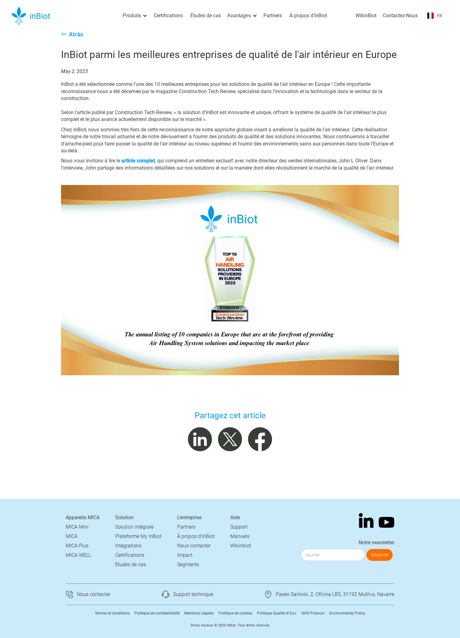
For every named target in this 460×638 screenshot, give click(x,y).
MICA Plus (77, 546)
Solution (124, 517)
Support (239, 527)
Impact (184, 555)
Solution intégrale (134, 527)
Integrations (128, 546)
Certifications (168, 15)
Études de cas (205, 15)
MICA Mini (77, 527)
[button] (135, 15)
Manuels (239, 536)
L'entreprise (189, 517)
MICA (72, 536)
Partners (272, 15)
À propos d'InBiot (308, 15)
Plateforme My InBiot (138, 536)
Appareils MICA (83, 517)
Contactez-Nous (400, 15)
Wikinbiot (240, 546)
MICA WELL (78, 555)
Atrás (76, 34)
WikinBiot (365, 15)
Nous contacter (194, 546)
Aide (235, 517)
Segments (188, 564)
